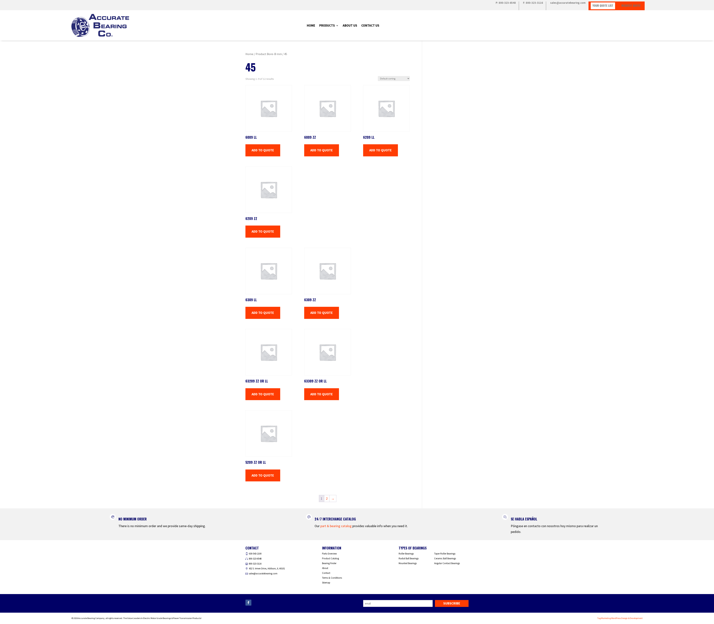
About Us (350, 26)
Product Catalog (330, 558)
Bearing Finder (329, 563)
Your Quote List (603, 5)
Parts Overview (329, 553)
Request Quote (631, 5)
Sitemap (326, 582)
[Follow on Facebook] (248, 603)
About (325, 568)
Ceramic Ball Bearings (445, 558)
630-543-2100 (255, 553)
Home (311, 26)
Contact (326, 573)
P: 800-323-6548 (506, 2)
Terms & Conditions (332, 577)
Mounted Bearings (408, 563)
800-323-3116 (255, 563)
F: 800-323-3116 (533, 2)
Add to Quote (263, 150)
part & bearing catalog (336, 526)
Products (327, 26)
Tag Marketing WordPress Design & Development (620, 618)
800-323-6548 (255, 558)
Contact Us (370, 26)
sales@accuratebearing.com (568, 2)
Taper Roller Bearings (444, 553)
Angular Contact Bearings (447, 563)
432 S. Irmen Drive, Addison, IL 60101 (267, 568)
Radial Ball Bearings (409, 558)
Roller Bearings (406, 553)
